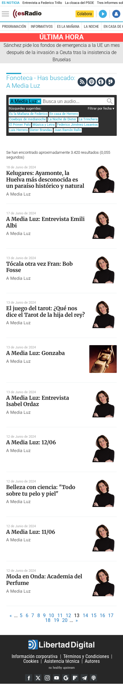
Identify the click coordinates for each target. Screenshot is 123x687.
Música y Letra (44, 125)
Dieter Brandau (41, 130)
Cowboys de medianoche (27, 119)
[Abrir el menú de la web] (7, 14)
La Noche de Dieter (62, 119)
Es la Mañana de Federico (28, 114)
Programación (14, 26)
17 (110, 615)
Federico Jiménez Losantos (77, 125)
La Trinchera (88, 119)
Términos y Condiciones (86, 656)
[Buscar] (109, 101)
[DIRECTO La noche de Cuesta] (103, 14)
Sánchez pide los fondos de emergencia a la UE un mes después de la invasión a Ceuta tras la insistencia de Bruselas (62, 52)
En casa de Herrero (64, 114)
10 (51, 615)
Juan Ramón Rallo (67, 130)
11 (60, 615)
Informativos (42, 26)
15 (93, 615)
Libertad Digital (61, 644)
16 (102, 615)
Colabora (84, 13)
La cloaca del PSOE (79, 3)
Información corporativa (35, 656)
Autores (92, 661)
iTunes (93, 677)
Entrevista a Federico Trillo (42, 3)
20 (64, 620)
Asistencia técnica (61, 661)
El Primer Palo (19, 125)
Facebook (28, 677)
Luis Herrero (18, 130)
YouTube (56, 677)
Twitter (37, 677)
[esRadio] (27, 13)
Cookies (31, 661)
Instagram (47, 677)
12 (68, 615)
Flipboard (75, 677)
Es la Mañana (68, 26)
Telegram (84, 677)
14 (85, 615)
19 (56, 620)
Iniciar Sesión (116, 14)
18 (47, 620)
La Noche (91, 26)
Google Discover (65, 677)
